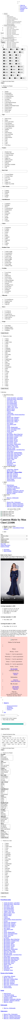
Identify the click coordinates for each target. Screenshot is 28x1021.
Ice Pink (7, 360)
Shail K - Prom (10, 459)
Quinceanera (8, 108)
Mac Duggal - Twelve (12, 441)
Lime (6, 345)
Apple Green (8, 342)
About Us (15, 679)
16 (18, 55)
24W (13, 69)
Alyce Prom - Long (11, 400)
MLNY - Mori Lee (11, 471)
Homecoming (8, 104)
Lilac (6, 357)
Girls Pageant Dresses (10, 102)
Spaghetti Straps (9, 328)
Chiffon (7, 229)
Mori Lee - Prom (11, 448)
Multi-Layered (8, 159)
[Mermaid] (4, 820)
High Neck (8, 275)
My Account (23, 6)
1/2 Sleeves (8, 311)
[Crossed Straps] (5, 778)
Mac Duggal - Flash (12, 438)
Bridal (6, 91)
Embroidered (8, 210)
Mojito (7, 340)
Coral (6, 373)
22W (6, 69)
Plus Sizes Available (10, 164)
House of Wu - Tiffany (12, 421)
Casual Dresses (9, 94)
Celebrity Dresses (9, 153)
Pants (6, 131)
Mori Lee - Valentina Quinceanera (15, 505)
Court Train (8, 256)
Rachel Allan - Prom (12, 458)
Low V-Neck (8, 278)
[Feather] (3, 800)
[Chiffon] (3, 798)
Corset (6, 156)
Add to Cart (3, 540)
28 (18, 61)
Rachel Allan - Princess (12, 456)
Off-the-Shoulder (9, 280)
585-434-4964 (14, 669)
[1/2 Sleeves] (5, 825)
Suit (6, 140)
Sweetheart (8, 291)
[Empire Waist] (4, 819)
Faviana (9, 416)
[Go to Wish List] (19, 1)
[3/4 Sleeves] (5, 826)
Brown (7, 379)
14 (12, 55)
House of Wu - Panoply (12, 418)
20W (21, 66)
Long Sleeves (8, 314)
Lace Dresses (8, 123)
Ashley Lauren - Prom (12, 407)
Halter (6, 274)
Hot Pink (7, 364)
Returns (15, 674)
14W (18, 64)
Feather (7, 211)
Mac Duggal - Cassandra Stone (14, 435)
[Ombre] (3, 787)
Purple (7, 356)
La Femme (9, 432)
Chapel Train (8, 254)
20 (12, 58)
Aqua (6, 346)
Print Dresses (8, 132)
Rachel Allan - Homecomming (14, 452)
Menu (2, 10)
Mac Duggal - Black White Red (14, 434)
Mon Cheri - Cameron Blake (14, 472)
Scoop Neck (8, 286)
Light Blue (8, 349)
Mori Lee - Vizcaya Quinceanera (15, 506)
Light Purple (8, 359)
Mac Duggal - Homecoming (14, 444)
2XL (23, 78)
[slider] (24, 724)
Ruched (7, 166)
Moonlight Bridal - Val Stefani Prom (16, 449)
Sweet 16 (7, 112)
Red (6, 370)
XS (13, 75)
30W (13, 72)
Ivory (6, 374)
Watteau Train (8, 265)
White (6, 385)
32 (12, 64)
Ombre (7, 195)
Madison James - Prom (12, 445)
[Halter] (4, 812)
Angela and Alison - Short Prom (15, 399)
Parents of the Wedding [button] (9, 466)
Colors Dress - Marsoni (12, 469)
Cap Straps (8, 325)
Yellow (7, 339)
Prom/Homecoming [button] (8, 394)
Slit (6, 167)
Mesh (6, 235)
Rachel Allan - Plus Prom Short (14, 454)
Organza (7, 237)
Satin (6, 238)
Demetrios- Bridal (11, 489)
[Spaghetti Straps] (5, 834)
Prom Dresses (8, 107)
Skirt (6, 139)
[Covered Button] (5, 776)
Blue (6, 353)
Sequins (7, 220)
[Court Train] (4, 808)
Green (6, 343)
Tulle (6, 244)
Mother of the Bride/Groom (12, 105)
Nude (6, 376)
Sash (6, 219)
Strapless (7, 289)
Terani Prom (10, 463)
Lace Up (7, 177)
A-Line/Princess (9, 299)
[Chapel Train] (4, 807)
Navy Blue (8, 354)
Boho (6, 120)
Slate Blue (7, 351)
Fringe (6, 214)
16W (6, 66)
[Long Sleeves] (5, 827)
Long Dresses (8, 128)
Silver (6, 384)
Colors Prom (10, 413)
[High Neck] (4, 814)
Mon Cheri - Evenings (12, 473)
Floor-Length (8, 257)
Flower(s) (7, 213)
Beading (7, 205)
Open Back (8, 161)
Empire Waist (8, 301)
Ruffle (6, 217)
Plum (6, 368)
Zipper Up (7, 182)
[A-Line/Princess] (4, 818)
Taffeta (7, 243)
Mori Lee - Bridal (11, 493)
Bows (6, 206)
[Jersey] (3, 801)
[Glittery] (3, 783)
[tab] (15, 430)
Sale (5, 712)
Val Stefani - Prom (11, 465)
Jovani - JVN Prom (11, 430)
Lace (6, 216)
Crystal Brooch (9, 208)
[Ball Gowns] (5, 762)
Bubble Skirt (8, 152)
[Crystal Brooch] (4, 794)
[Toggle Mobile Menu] (1, 697)
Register (22, 9)
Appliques (7, 203)
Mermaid (7, 302)
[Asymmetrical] (4, 805)
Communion (8, 97)
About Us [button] (6, 703)
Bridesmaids (8, 93)
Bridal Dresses (10, 485)
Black (6, 381)
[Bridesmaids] (7, 757)
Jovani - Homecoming (12, 427)
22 (18, 58)
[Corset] (5, 773)
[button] (6, 14)
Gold (6, 378)
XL (17, 78)
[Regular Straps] (5, 833)
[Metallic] (3, 784)
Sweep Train (8, 262)
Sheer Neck (8, 288)
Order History (15, 687)
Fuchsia (7, 365)
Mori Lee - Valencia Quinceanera (15, 503)
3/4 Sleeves (8, 312)
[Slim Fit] (4, 822)
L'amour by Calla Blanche (13, 487)
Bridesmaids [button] (7, 495)
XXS (6, 75)
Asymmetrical (8, 253)
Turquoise (7, 348)
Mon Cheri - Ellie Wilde (13, 447)
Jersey (6, 232)
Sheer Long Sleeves (10, 315)
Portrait (7, 283)
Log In (22, 11)
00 (12, 49)
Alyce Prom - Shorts (12, 402)
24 (6, 61)
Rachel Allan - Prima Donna (14, 455)
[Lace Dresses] (5, 766)
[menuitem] (23, 5)
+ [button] (4, 396)
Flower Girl (8, 101)
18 (6, 58)
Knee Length (8, 259)
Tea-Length (8, 264)
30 (6, 64)
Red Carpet (8, 110)
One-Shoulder (8, 281)
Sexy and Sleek (9, 134)
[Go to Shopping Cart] (17, 1)
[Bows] (4, 793)
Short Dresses (8, 137)
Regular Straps (9, 327)
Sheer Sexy (8, 135)
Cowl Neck (8, 272)
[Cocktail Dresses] (7, 759)
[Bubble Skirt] (5, 769)
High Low (7, 158)
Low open (7, 179)
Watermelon (8, 367)
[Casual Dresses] (7, 758)
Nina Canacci (10, 451)
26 (12, 61)
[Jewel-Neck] (4, 815)
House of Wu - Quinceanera (14, 502)
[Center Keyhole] (5, 772)
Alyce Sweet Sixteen (12, 404)
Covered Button (9, 174)
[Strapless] (5, 836)
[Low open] (5, 780)
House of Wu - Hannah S (13, 417)
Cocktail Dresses (9, 96)
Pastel (6, 196)
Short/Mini (8, 261)
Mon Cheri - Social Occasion (14, 478)
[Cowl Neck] (4, 811)
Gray (6, 382)
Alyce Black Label (11, 424)
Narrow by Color (7, 336)
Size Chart (3, 543)
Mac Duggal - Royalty (12, 439)
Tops (6, 142)
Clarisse (9, 411)
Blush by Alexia (11, 409)
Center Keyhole (9, 155)
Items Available (7, 551)
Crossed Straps (9, 176)
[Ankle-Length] (4, 804)
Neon (6, 193)
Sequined (7, 240)
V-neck (7, 292)
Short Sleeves (8, 317)
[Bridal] (7, 755)
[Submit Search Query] (18, 715)
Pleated (7, 163)
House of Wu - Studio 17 (13, 420)
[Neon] (3, 786)
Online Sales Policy (5, 545)
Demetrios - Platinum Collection (15, 492)
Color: (2, 537)
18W (13, 66)
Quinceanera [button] (7, 499)
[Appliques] (4, 790)
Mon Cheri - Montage (12, 476)
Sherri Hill (9, 461)
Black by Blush (10, 410)
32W (21, 72)
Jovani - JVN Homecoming (13, 428)
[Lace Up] (5, 779)
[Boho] (5, 764)
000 (6, 49)
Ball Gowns (8, 118)
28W (6, 72)
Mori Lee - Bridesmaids (13, 497)
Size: (2, 534)
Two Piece (7, 145)
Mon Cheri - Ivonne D (12, 475)
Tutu (6, 143)
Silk (6, 241)
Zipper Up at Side (9, 183)
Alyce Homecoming (12, 403)
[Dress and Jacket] (5, 765)
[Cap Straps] (5, 832)
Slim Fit (7, 304)
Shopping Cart (23, 8)
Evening (7, 99)
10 (21, 52)
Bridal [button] (5, 482)
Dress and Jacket (9, 121)
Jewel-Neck (8, 277)
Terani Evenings (11, 480)
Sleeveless (7, 318)
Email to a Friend (5, 546)
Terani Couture (10, 479)
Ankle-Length (8, 251)
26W (21, 69)
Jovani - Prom (10, 431)
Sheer (6, 180)
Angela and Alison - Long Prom (15, 397)
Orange (7, 371)
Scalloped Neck (9, 285)
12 (6, 55)
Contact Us (15, 673)
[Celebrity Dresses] (5, 771)
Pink (6, 362)
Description (6, 549)
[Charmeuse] (3, 797)
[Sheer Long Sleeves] (5, 829)
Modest (7, 129)
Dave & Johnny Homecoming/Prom (16, 414)
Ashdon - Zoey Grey (12, 406)
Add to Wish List (5, 542)
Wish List (22, 5)
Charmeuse (8, 227)
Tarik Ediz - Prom (11, 462)
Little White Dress (9, 126)
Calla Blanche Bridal (12, 486)
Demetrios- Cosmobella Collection (15, 490)
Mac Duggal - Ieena (12, 442)
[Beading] (4, 791)
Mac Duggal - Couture (12, 437)
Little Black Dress (9, 125)
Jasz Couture (10, 423)
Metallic (7, 192)
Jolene (8, 425)
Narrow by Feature (8, 86)
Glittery (7, 190)
